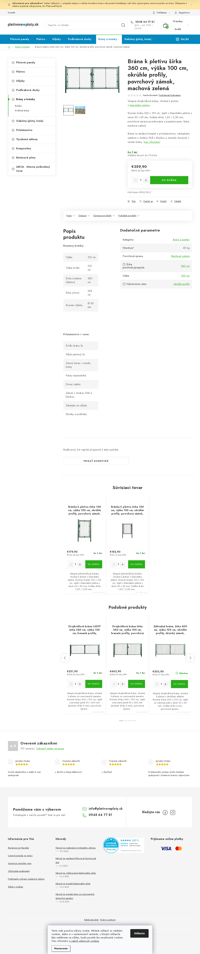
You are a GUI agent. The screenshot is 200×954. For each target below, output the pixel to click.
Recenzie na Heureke (18, 847)
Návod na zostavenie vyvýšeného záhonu (76, 847)
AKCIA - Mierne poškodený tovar (33, 169)
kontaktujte (121, 3)
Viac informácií (151, 142)
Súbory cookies (15, 886)
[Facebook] (165, 812)
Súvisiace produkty (102, 215)
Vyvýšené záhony (27, 139)
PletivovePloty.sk (54, 6)
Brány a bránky (25, 99)
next (190, 658)
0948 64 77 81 (145, 22)
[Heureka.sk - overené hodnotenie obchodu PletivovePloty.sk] (124, 845)
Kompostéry (23, 148)
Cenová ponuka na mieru (20, 855)
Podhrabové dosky (28, 90)
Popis (69, 215)
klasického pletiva (140, 105)
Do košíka (169, 180)
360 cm (185, 266)
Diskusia (82, 215)
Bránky (18, 105)
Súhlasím (139, 933)
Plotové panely (25, 62)
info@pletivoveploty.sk (106, 808)
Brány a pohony (108, 919)
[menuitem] (21, 39)
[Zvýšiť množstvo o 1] (146, 180)
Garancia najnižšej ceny (20, 863)
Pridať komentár (96, 461)
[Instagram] (172, 812)
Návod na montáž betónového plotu (73, 883)
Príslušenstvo (24, 130)
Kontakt (11, 12)
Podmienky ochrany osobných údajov (26, 879)
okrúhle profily (182, 284)
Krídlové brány (22, 110)
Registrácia (184, 12)
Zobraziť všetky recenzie (50, 748)
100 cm (185, 276)
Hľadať (123, 25)
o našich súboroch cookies (84, 941)
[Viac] (182, 39)
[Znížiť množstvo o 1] (135, 180)
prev (65, 658)
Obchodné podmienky (19, 871)
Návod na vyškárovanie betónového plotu (76, 873)
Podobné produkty (127, 215)
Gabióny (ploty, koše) (29, 121)
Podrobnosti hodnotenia (169, 95)
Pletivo (20, 71)
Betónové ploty (25, 157)
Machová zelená (180, 256)
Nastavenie (61, 948)
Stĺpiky (20, 81)
